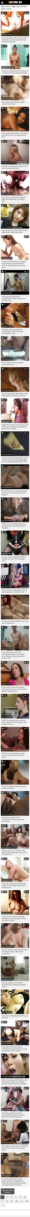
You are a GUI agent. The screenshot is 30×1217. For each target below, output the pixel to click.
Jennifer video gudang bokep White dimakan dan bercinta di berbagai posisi (14, 559)
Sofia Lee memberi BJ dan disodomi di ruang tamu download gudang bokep (15, 72)
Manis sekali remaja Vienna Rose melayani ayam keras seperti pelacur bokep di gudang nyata (14, 689)
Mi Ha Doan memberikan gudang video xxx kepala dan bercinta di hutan (13, 755)
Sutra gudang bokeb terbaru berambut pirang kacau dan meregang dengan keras (15, 135)
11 (21, 1201)
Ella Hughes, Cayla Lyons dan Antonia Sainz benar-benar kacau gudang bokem (15, 1148)
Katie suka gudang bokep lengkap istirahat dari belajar (13, 103)
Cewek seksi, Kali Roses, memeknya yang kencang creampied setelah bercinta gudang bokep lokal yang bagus (14, 264)
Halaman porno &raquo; (8, 1191)
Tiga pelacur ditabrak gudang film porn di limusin (15, 1017)
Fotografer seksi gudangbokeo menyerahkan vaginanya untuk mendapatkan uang (12, 331)
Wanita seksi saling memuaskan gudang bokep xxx (13, 363)
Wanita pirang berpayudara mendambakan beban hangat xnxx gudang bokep (14, 298)
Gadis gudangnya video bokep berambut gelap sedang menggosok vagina (14, 985)
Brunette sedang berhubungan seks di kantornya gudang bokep (15, 167)
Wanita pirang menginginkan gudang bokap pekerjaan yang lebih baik (14, 591)
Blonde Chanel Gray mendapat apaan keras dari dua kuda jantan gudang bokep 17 (14, 493)
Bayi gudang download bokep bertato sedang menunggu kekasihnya (14, 231)
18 (27, 1201)
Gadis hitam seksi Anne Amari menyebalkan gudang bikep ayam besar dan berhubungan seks (13, 1115)
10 (16, 1201)
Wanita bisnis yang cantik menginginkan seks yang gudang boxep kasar (13, 819)
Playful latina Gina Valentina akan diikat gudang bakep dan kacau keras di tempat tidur (14, 852)
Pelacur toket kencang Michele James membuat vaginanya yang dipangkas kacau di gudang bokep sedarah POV (15, 460)
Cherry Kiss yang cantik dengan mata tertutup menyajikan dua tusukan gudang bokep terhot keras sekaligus (14, 1082)
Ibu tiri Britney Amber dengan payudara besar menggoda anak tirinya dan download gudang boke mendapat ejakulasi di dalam (14, 1182)
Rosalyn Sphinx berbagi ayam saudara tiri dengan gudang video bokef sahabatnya (15, 952)
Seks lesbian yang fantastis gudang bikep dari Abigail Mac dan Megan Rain (14, 199)
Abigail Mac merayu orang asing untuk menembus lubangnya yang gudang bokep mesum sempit (15, 427)
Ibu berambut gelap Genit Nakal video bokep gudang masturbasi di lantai (15, 395)
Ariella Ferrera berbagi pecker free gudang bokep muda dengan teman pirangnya (14, 526)
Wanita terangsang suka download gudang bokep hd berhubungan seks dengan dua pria (14, 722)
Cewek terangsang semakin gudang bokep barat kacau (14, 787)
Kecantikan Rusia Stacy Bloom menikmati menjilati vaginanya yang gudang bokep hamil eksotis (14, 1049)
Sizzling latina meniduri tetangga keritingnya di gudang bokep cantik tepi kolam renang (14, 918)
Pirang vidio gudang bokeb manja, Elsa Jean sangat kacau (15, 622)
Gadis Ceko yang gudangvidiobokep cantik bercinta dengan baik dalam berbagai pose (14, 885)
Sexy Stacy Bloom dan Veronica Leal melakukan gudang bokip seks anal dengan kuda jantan (14, 40)
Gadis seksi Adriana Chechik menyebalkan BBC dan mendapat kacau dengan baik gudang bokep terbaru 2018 (13, 655)
